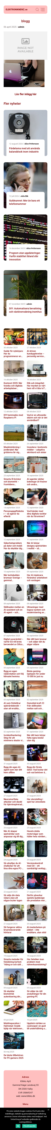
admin (21, 27)
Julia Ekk (24, 196)
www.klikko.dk (28, 1096)
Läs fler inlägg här (25, 94)
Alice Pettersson (31, 144)
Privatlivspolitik (29, 1126)
